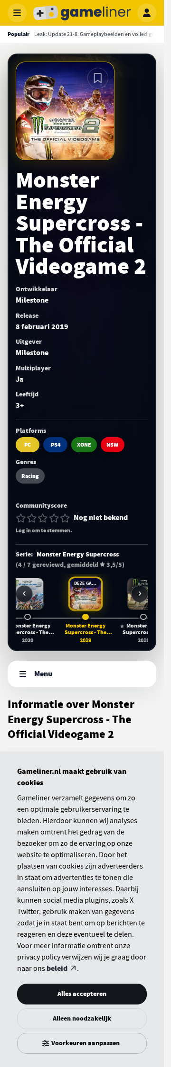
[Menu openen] (17, 12)
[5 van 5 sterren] (65, 518)
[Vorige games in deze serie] (24, 593)
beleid (57, 968)
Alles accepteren (81, 993)
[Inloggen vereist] (97, 78)
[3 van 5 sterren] (43, 518)
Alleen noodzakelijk (82, 1018)
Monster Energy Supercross (78, 554)
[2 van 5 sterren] (32, 518)
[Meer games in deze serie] (139, 593)
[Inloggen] (146, 12)
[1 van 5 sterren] (21, 518)
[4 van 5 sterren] (54, 518)
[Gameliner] (82, 12)
